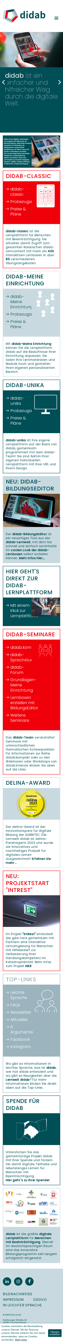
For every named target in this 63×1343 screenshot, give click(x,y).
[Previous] (4, 82)
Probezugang (19, 201)
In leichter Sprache (22, 1305)
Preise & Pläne (18, 211)
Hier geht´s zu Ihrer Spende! (28, 1180)
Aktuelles (19, 1019)
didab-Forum (17, 670)
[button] (31, 49)
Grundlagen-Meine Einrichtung (19, 685)
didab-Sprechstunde (19, 657)
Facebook (19, 1039)
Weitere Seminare (19, 718)
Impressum (13, 1299)
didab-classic (17, 191)
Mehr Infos (21, 1339)
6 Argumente (19, 1029)
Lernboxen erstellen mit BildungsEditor (19, 703)
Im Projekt (21, 934)
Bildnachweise (17, 1294)
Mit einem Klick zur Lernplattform (19, 610)
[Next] (59, 82)
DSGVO (40, 1299)
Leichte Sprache (18, 995)
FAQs (15, 1005)
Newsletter (19, 1012)
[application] (31, 49)
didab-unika (17, 401)
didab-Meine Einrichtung (19, 302)
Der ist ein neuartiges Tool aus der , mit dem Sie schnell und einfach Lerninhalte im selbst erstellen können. (31, 546)
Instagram (19, 1046)
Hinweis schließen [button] (55, 1333)
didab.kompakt (19, 647)
